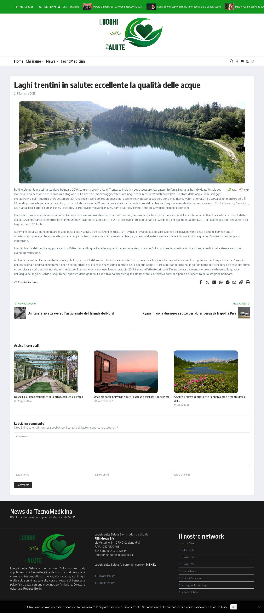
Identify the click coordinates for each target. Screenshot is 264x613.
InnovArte (188, 543)
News (50, 61)
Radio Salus (189, 557)
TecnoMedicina (72, 61)
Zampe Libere (190, 592)
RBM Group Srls (105, 538)
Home (18, 61)
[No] (259, 607)
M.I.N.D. (151, 564)
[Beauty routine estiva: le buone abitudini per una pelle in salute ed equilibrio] (220, 6)
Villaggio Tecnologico (195, 585)
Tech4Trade (189, 571)
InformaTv (188, 550)
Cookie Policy (106, 582)
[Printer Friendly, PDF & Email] (238, 190)
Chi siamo (33, 61)
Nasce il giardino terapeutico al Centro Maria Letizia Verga (48, 396)
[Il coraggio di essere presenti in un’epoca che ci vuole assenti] (141, 6)
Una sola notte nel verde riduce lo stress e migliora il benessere (131, 396)
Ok (233, 607)
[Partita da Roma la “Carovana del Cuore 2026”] (78, 6)
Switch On (188, 564)
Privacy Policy (106, 575)
